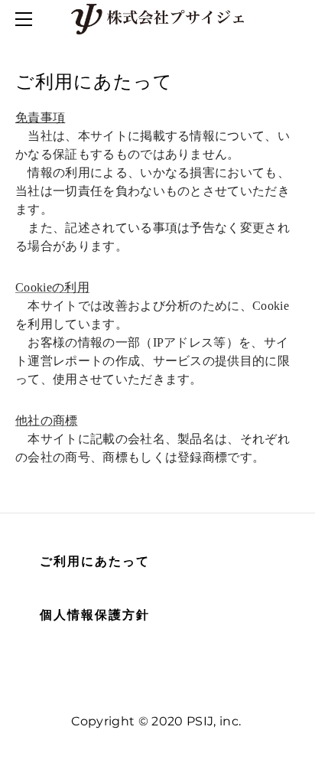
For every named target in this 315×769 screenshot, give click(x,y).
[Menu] (26, 19)
